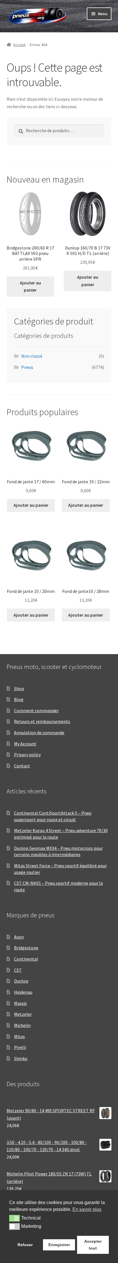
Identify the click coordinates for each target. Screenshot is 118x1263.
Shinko (20, 1058)
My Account (25, 744)
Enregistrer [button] (59, 1244)
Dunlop (21, 981)
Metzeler (23, 1014)
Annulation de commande (39, 732)
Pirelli (20, 1047)
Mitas (19, 1036)
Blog (18, 699)
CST (18, 970)
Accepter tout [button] (93, 1244)
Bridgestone (26, 948)
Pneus (27, 367)
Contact (22, 766)
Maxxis (20, 1003)
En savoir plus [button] (86, 1209)
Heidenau (23, 992)
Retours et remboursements (42, 721)
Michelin (22, 1025)
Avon (19, 937)
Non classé (31, 356)
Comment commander (36, 710)
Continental (26, 959)
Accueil (19, 44)
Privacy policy (27, 754)
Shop (19, 688)
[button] (14, 1218)
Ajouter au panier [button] (30, 286)
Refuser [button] (25, 1244)
